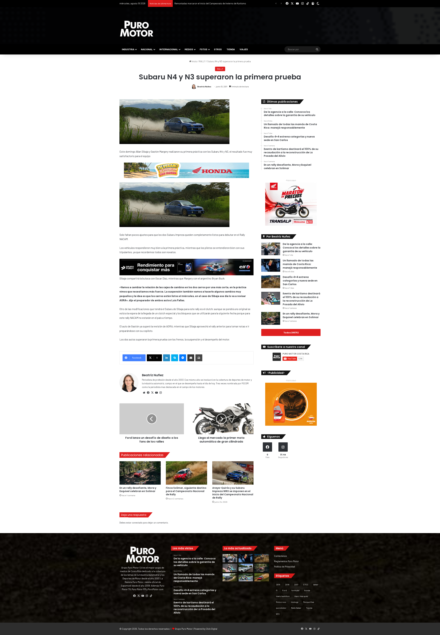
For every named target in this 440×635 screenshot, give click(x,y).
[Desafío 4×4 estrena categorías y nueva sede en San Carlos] (270, 281)
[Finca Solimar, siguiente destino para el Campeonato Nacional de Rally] (186, 472)
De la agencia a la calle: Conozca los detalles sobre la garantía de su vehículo (301, 247)
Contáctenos (280, 555)
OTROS (218, 49)
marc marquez (301, 596)
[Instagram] (160, 393)
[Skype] (174, 357)
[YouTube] (156, 393)
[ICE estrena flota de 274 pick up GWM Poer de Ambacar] (246, 568)
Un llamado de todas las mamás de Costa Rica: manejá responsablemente (300, 264)
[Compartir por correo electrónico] (190, 357)
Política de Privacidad (284, 566)
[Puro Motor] (136, 28)
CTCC (305, 584)
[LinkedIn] (166, 357)
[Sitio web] (144, 393)
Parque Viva (308, 602)
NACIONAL (147, 49)
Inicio (194, 61)
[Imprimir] (198, 357)
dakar (315, 584)
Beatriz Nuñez (204, 86)
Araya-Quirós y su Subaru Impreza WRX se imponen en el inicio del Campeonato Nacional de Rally (232, 492)
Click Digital (211, 628)
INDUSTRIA (128, 49)
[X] (152, 393)
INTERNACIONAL (168, 49)
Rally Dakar (296, 608)
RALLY (202, 61)
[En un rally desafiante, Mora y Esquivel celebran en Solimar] (140, 472)
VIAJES (244, 49)
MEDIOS (189, 49)
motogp (294, 602)
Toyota (309, 608)
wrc (278, 613)
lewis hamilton (283, 596)
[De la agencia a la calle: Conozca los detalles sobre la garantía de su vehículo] (270, 248)
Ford (284, 590)
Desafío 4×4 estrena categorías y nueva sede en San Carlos (300, 280)
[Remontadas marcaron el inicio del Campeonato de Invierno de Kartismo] (246, 577)
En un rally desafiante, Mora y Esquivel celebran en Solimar (137, 489)
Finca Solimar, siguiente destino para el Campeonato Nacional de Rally (209, 3)
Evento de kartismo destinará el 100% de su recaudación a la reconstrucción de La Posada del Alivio (301, 299)
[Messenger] (182, 357)
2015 (278, 584)
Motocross (281, 602)
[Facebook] (148, 393)
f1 (276, 590)
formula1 (295, 590)
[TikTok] (151, 596)
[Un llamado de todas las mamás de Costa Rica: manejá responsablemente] (270, 265)
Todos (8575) (291, 332)
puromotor (281, 608)
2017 (296, 584)
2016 (287, 584)
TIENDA (231, 49)
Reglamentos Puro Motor (286, 561)
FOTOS (203, 49)
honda (307, 590)
